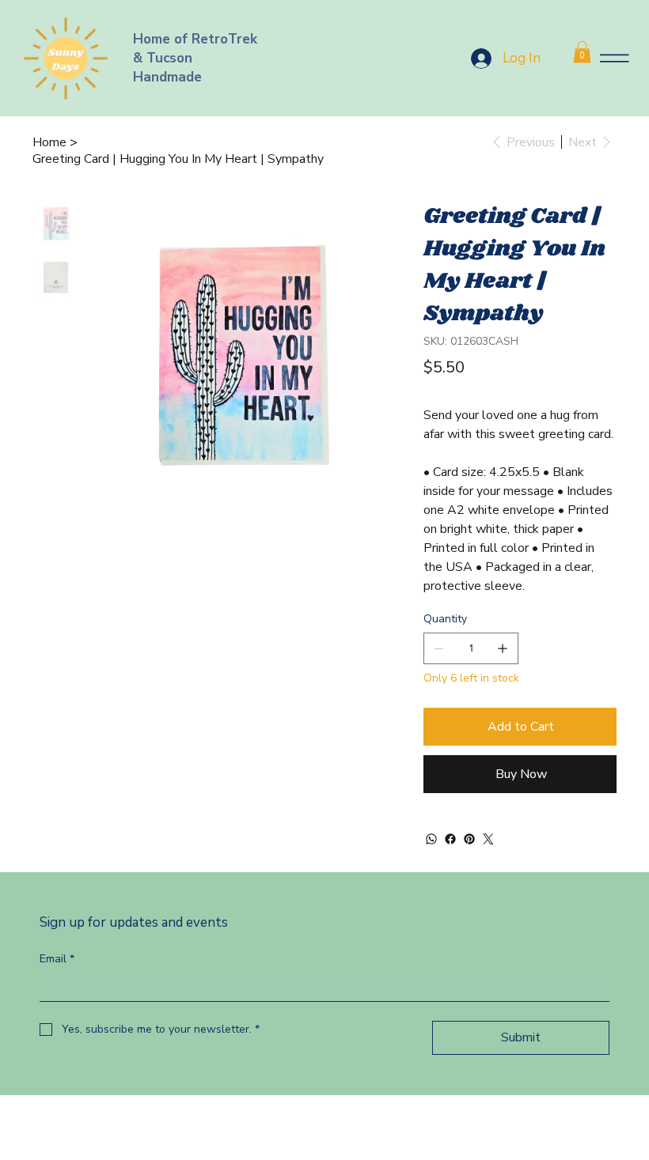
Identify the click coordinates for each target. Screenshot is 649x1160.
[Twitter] (488, 839)
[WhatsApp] (431, 839)
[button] (582, 51)
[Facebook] (450, 839)
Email (57, 958)
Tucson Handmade (167, 67)
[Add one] (502, 648)
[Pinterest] (469, 839)
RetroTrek (226, 39)
